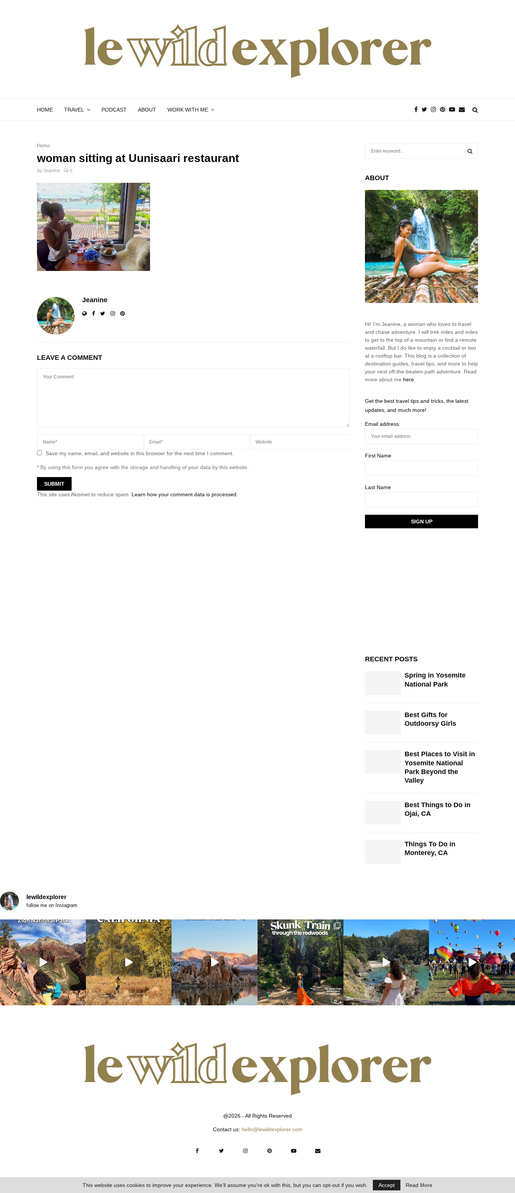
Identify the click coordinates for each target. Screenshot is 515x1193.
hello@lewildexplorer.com (272, 1129)
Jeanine (51, 170)
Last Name (378, 487)
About (147, 110)
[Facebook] (418, 109)
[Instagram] (435, 109)
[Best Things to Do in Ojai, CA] (383, 812)
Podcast (114, 110)
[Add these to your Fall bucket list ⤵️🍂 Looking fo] (129, 962)
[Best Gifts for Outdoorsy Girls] (383, 722)
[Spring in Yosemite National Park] (383, 683)
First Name (378, 456)
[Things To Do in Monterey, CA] (383, 852)
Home (45, 110)
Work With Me (187, 110)
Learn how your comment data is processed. (185, 494)
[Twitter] (426, 109)
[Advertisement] (421, 590)
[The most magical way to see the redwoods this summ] (300, 962)
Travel (74, 110)
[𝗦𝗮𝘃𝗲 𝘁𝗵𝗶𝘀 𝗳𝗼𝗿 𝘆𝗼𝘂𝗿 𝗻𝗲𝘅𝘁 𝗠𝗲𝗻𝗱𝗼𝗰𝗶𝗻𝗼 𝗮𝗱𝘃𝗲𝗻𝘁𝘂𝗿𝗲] (386, 962)
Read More (419, 1185)
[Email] (464, 109)
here (408, 379)
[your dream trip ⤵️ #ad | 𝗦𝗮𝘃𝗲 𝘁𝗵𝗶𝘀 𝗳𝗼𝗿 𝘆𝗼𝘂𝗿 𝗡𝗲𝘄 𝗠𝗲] (472, 962)
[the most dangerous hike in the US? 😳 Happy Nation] (43, 962)
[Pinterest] (444, 109)
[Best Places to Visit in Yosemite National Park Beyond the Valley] (383, 762)
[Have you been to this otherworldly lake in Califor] (215, 962)
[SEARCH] (470, 151)
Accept (387, 1185)
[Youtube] (454, 109)
